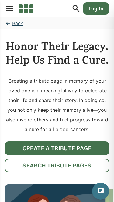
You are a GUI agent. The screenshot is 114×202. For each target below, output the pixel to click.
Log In (96, 8)
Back (17, 23)
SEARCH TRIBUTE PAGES (56, 165)
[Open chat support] (100, 191)
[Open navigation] (9, 8)
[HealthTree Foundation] (26, 8)
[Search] (76, 8)
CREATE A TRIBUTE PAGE (57, 148)
